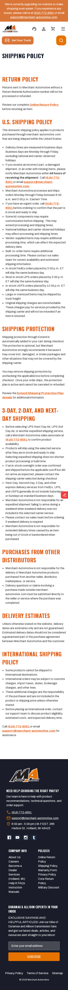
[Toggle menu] (63, 29)
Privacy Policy (47, 874)
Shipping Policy (47, 865)
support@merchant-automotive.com (33, 17)
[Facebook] (9, 837)
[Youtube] (17, 837)
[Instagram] (25, 837)
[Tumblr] (34, 837)
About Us (14, 857)
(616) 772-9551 (44, 12)
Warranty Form (47, 870)
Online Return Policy (44, 104)
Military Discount (48, 887)
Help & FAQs (17, 883)
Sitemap (57, 973)
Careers (14, 861)
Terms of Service (37, 973)
